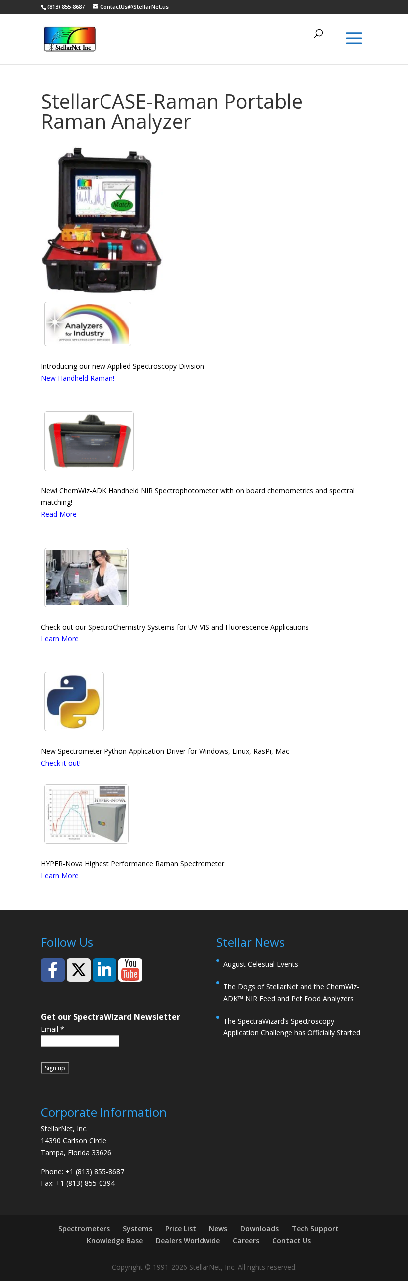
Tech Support (315, 1228)
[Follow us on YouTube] (130, 970)
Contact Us (291, 1240)
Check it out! (61, 763)
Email (52, 1029)
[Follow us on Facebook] (53, 970)
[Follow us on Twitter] (79, 970)
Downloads (259, 1228)
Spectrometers (84, 1228)
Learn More (60, 638)
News (218, 1228)
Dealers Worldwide (188, 1240)
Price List (180, 1228)
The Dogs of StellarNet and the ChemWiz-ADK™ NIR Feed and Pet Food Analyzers (291, 992)
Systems (137, 1228)
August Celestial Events (260, 964)
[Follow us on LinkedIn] (104, 970)
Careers (246, 1240)
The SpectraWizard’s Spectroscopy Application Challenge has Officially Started (291, 1027)
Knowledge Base (115, 1240)
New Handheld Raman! (77, 378)
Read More (59, 514)
